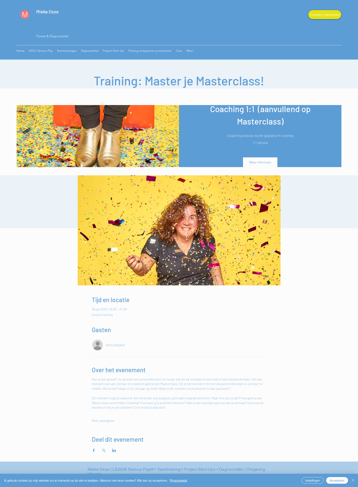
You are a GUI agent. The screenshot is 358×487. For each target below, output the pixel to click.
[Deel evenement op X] (104, 450)
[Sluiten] (353, 480)
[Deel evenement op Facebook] (94, 450)
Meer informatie (260, 162)
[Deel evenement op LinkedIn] (114, 450)
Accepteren (337, 480)
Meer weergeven (103, 420)
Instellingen (312, 480)
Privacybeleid (178, 480)
